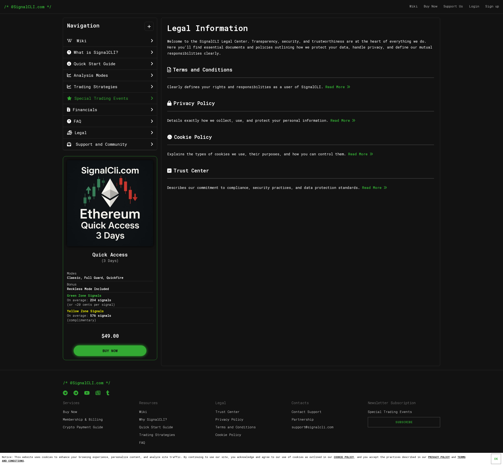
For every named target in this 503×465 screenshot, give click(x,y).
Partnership (303, 419)
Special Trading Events (100, 98)
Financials (83, 109)
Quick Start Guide (93, 63)
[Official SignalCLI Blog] (97, 393)
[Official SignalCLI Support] (65, 393)
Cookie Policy (228, 434)
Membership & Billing (83, 419)
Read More (335, 86)
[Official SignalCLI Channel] (75, 393)
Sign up (492, 6)
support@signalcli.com (312, 427)
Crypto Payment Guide (83, 427)
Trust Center (227, 411)
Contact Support (306, 411)
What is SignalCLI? (94, 52)
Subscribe (404, 422)
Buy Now (430, 6)
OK (496, 459)
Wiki (413, 6)
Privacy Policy (229, 419)
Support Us (453, 6)
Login (474, 6)
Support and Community (100, 144)
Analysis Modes (89, 75)
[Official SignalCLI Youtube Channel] (87, 393)
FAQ (76, 121)
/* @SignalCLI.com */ (27, 6)
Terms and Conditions (235, 427)
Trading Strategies (94, 86)
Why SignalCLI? (153, 419)
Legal (79, 132)
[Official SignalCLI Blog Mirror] (107, 393)
